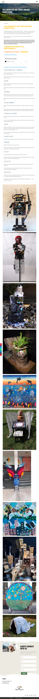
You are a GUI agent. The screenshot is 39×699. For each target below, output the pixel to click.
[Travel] (3, 2)
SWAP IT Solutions (25, 698)
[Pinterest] (31, 695)
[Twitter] (35, 695)
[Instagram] (27, 695)
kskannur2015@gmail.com (7, 681)
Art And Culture (6, 14)
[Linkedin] (29, 695)
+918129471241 (6, 682)
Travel (14, 698)
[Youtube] (25, 695)
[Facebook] (33, 695)
